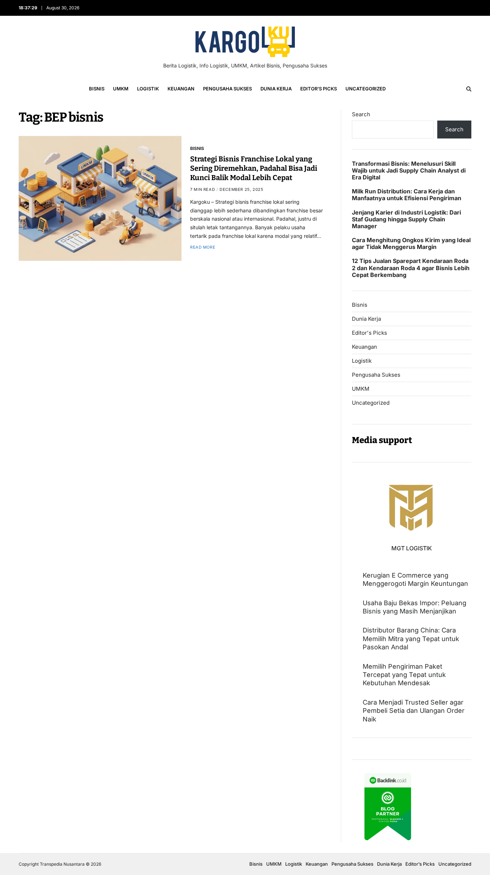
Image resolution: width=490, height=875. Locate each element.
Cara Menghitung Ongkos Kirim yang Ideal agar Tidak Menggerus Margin (411, 243)
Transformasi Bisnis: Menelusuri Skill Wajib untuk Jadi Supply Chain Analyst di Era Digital (409, 170)
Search (361, 114)
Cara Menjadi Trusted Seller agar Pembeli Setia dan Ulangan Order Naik (414, 710)
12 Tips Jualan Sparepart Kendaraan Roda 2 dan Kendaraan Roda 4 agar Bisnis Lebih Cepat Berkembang (411, 268)
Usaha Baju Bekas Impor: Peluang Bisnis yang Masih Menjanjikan (414, 607)
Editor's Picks (369, 333)
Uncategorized (365, 88)
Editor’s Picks (318, 88)
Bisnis (96, 88)
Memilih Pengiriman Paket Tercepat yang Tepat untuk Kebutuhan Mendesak (404, 675)
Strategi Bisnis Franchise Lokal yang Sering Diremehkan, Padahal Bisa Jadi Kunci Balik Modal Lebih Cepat (253, 168)
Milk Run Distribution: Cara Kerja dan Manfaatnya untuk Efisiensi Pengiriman (406, 195)
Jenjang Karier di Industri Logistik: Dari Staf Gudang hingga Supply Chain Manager (406, 219)
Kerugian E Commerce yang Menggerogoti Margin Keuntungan (415, 579)
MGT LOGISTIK (411, 548)
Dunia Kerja (276, 88)
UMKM (120, 88)
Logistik (148, 88)
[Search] (468, 88)
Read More (202, 247)
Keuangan (181, 88)
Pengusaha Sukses (227, 88)
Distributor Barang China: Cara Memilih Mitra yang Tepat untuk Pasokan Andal (411, 638)
